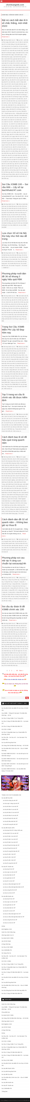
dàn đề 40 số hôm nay (17, 304)
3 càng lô (15, 581)
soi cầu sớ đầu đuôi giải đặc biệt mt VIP (13, 887)
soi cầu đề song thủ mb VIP (10, 824)
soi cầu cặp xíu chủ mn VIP (10, 901)
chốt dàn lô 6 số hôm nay (12, 107)
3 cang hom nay (8, 581)
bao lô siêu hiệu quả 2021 (8, 475)
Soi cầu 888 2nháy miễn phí (13, 371)
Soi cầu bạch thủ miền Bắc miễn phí (13, 374)
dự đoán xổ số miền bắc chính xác (18, 210)
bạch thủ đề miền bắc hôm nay (12, 625)
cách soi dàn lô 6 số (10, 71)
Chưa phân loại (6, 1012)
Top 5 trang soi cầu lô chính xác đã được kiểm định (14, 397)
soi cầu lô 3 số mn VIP (9, 911)
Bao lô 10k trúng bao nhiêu (9, 461)
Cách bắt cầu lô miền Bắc (16, 50)
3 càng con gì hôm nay (13, 579)
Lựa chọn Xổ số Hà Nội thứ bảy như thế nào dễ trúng (14, 236)
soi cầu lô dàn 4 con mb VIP (10, 836)
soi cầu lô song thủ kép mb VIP (11, 851)
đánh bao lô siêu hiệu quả (12, 507)
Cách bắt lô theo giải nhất (8, 61)
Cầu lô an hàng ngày (15, 357)
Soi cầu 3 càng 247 (9, 367)
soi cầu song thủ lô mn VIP (10, 919)
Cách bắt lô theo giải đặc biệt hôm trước (14, 59)
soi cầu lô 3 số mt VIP (8, 881)
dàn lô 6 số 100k (9, 128)
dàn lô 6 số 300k (14, 134)
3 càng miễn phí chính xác (17, 588)
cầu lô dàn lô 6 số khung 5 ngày (13, 96)
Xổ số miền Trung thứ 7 (15, 265)
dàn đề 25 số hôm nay (18, 300)
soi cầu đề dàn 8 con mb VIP (10, 815)
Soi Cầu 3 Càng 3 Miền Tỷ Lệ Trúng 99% (12, 718)
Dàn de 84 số (16, 549)
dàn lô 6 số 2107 (21, 132)
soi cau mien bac (18, 422)
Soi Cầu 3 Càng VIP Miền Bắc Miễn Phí (12, 726)
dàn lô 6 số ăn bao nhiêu (13, 138)
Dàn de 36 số (9, 302)
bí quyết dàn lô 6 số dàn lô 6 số (11, 48)
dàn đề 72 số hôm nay (12, 310)
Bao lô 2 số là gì (21, 461)
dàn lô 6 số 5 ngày (10, 136)
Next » (21, 670)
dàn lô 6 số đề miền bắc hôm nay (10, 165)
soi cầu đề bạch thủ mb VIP (10, 818)
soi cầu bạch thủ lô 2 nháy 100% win (12, 830)
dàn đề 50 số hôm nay (16, 306)
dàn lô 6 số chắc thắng (12, 151)
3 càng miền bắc (16, 584)
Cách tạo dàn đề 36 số (21, 543)
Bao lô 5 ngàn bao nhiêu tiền (12, 467)
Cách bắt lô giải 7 (19, 54)
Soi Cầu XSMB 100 (13, 225)
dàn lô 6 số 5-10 (19, 136)
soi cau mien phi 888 (9, 378)
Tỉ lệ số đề (21, 513)
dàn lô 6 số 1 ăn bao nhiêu (11, 126)
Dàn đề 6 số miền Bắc (7, 115)
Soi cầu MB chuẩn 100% (8, 827)
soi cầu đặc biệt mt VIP (9, 875)
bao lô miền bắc (17, 471)
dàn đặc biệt (15, 545)
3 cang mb (21, 581)
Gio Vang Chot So (6, 953)
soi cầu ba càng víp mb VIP (10, 800)
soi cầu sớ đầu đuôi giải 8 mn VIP (12, 913)
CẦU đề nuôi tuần (6, 545)
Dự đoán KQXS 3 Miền (8, 938)
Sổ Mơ (3, 926)
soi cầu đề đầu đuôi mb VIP (10, 821)
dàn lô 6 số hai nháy (10, 170)
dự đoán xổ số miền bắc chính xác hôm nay (13, 212)
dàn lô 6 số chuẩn (16, 153)
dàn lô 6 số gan (14, 168)
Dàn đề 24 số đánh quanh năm (12, 547)
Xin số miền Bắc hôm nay (11, 665)
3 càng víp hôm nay (22, 590)
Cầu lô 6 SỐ (7, 84)
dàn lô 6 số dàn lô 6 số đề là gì (15, 159)
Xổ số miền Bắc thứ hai (14, 263)
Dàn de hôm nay (8, 312)
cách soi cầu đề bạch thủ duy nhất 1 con (16, 355)
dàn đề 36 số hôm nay (20, 302)
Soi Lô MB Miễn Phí (7, 950)
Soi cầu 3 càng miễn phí (10, 369)
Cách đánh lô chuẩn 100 (19, 65)
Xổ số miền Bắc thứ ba (8, 261)
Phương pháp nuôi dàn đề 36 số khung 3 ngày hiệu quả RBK (14, 276)
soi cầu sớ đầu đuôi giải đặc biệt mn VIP (13, 916)
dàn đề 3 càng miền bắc (12, 359)
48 (17, 670)
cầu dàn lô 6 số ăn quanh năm (18, 80)
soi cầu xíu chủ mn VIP (9, 922)
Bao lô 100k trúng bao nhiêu (20, 459)
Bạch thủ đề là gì (12, 351)
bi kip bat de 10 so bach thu (11, 46)
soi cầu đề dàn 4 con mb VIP (10, 806)
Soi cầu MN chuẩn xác (7, 896)
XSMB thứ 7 (6, 267)
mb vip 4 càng (14, 596)
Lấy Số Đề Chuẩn (6, 941)
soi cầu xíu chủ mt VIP (9, 893)
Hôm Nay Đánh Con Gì (9, 40)
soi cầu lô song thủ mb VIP (10, 863)
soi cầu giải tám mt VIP (9, 878)
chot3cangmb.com (15, 5)
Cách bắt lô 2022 (20, 52)
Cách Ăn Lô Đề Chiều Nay (8, 932)
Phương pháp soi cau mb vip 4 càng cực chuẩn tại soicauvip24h (14, 560)
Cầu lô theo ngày (16, 103)
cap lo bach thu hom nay (11, 77)
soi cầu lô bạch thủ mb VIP (10, 848)
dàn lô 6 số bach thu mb (19, 145)
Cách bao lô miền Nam (18, 478)
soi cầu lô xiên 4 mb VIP (9, 860)
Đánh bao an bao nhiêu (10, 505)
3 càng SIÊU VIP (12, 590)
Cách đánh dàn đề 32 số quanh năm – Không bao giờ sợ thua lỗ (15, 522)
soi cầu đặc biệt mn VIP (9, 908)
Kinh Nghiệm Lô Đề (7, 929)
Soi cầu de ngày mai (17, 650)
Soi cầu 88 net (17, 418)
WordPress (27, 1100)
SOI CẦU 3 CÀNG (6, 729)
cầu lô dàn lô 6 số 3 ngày (19, 86)
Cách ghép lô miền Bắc (8, 69)
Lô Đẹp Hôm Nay (6, 944)
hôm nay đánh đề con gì (12, 642)
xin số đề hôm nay (11, 663)
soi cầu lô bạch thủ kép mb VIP (11, 845)
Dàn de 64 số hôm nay (14, 308)
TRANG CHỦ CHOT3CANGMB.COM (11, 795)
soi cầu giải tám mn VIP (9, 905)
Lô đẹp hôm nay (19, 365)
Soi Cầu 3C (21, 369)
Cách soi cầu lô (6, 357)
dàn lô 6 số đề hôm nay (8, 163)
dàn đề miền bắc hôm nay (20, 312)
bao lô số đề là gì (20, 475)
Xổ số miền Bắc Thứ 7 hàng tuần (18, 259)
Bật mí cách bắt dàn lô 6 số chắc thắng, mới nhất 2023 (15, 23)
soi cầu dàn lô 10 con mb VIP (10, 833)
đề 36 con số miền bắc (8, 314)
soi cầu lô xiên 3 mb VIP (9, 857)
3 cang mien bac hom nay (18, 586)
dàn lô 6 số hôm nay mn (17, 172)
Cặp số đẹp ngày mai (10, 627)
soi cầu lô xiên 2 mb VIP (9, 854)
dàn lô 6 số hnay (20, 170)
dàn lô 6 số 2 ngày (13, 130)
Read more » (6, 36)
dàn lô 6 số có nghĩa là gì (16, 157)
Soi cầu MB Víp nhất (7, 798)
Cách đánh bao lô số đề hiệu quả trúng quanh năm (14, 440)
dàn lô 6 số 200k (11, 132)
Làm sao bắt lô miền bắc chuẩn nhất (15, 176)
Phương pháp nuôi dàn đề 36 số (12, 316)
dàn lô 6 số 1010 (18, 128)
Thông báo (4, 1091)
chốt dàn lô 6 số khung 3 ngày (17, 109)
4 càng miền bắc (19, 592)
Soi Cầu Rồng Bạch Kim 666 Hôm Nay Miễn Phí (14, 990)
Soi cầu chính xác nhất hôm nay (15, 216)
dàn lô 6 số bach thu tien (19, 147)
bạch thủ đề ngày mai (12, 353)
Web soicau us (8, 388)
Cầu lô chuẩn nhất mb (17, 84)
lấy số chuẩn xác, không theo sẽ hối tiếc (16, 683)
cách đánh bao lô (20, 480)
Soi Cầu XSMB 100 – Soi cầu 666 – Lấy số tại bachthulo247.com (15, 187)
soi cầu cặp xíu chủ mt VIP (10, 872)
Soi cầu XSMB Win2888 (15, 425)
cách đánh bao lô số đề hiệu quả (12, 488)
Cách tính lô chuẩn (12, 498)
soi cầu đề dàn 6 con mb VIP (10, 809)
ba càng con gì (18, 594)
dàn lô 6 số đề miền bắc (21, 163)
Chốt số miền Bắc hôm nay (11, 632)
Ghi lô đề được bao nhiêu (12, 511)
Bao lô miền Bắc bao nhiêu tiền (20, 473)
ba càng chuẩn (10, 594)
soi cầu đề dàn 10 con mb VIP (11, 812)
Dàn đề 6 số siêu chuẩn (16, 117)
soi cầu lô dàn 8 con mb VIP (10, 842)
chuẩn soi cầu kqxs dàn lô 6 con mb (11, 111)
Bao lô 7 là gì (24, 467)
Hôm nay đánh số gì (10, 646)
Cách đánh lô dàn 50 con (8, 67)
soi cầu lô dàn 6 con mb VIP (10, 839)
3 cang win (4, 592)
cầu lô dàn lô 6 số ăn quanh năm (10, 88)
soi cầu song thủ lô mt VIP (10, 890)
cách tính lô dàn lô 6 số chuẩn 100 (16, 73)
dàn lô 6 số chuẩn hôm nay (15, 155)
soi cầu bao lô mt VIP (8, 869)
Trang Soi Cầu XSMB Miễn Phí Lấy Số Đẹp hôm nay (13, 329)
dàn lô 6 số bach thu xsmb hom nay (11, 149)
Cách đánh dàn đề (23, 295)
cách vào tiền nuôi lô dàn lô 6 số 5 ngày (12, 75)
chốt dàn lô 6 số (12, 105)
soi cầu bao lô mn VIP (8, 898)
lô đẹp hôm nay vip (21, 646)
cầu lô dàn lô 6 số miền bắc (15, 98)
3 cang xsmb (11, 592)
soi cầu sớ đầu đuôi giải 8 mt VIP (11, 884)
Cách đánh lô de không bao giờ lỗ (15, 494)
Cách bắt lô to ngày (21, 61)
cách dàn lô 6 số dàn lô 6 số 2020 (11, 63)
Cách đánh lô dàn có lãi (22, 67)
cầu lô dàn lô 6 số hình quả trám (15, 92)
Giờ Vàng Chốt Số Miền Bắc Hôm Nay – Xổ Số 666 (15, 745)
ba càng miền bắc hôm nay (11, 348)
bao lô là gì (9, 471)
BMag (5, 1100)
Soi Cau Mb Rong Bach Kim (9, 742)
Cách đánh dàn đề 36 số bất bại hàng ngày (13, 297)
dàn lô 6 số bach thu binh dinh (15, 140)
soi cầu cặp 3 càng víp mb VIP (11, 803)
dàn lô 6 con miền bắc (17, 124)
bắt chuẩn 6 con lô (14, 42)
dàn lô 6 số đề (24, 161)
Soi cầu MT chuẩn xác (7, 866)
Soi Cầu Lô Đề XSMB (7, 947)
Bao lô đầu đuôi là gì (7, 469)
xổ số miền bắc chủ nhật (14, 257)
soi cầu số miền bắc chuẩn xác (15, 679)
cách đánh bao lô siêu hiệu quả (14, 484)
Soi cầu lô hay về (14, 376)
